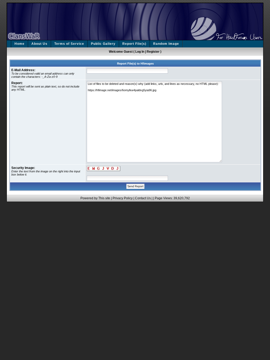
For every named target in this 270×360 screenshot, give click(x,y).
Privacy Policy (123, 198)
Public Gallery (103, 44)
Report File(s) (134, 44)
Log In (139, 51)
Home (20, 44)
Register (153, 51)
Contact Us (143, 198)
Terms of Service (69, 44)
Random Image (166, 44)
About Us (39, 44)
